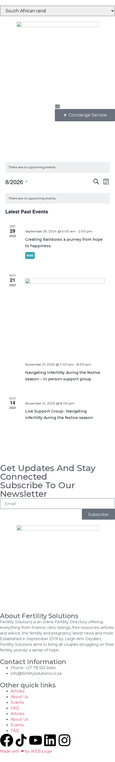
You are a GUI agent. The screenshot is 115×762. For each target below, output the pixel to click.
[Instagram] (64, 740)
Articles (17, 691)
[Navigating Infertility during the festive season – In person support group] (65, 318)
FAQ (15, 708)
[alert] (57, 167)
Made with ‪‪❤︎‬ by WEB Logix (26, 751)
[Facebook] (6, 740)
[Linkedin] (50, 740)
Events (17, 702)
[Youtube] (35, 740)
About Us (19, 696)
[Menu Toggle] (57, 106)
